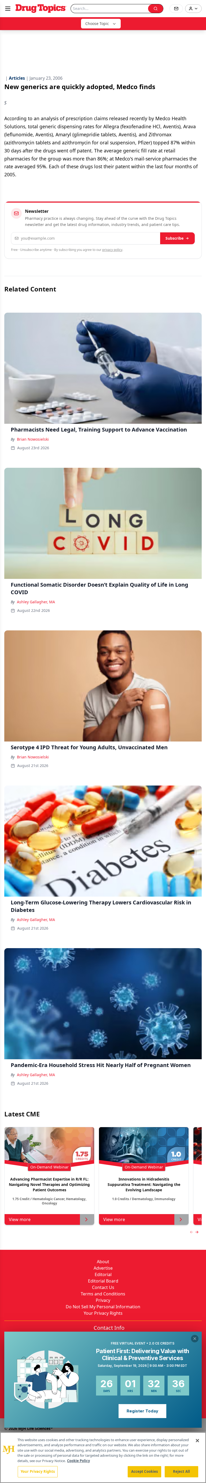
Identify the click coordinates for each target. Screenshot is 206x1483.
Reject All (181, 1471)
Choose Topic (97, 23)
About (103, 1262)
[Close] (197, 1441)
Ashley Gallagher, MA (36, 601)
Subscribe (174, 238)
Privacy (103, 1300)
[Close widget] (194, 1338)
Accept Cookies (144, 1471)
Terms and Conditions (103, 1294)
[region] (103, 1457)
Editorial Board (103, 1281)
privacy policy (112, 249)
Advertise (103, 1268)
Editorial (103, 1274)
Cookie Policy (78, 1460)
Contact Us (103, 1287)
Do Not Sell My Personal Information (103, 1307)
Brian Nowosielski (33, 439)
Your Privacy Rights (103, 1313)
